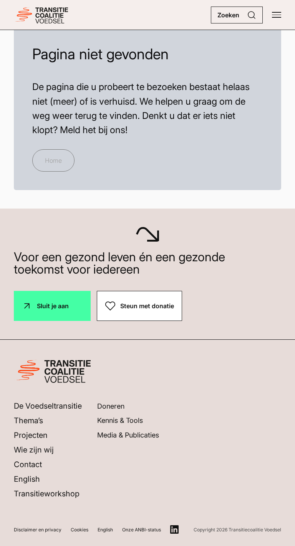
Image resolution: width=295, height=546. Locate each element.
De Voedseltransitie (48, 406)
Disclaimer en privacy (37, 530)
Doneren (110, 406)
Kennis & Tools (120, 420)
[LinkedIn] (174, 529)
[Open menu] (276, 15)
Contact (28, 464)
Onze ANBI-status (141, 530)
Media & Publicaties (128, 435)
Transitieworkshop (47, 493)
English (27, 479)
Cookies (79, 530)
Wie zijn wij (34, 449)
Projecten (31, 435)
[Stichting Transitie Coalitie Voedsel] (41, 14)
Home (53, 160)
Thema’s (28, 420)
